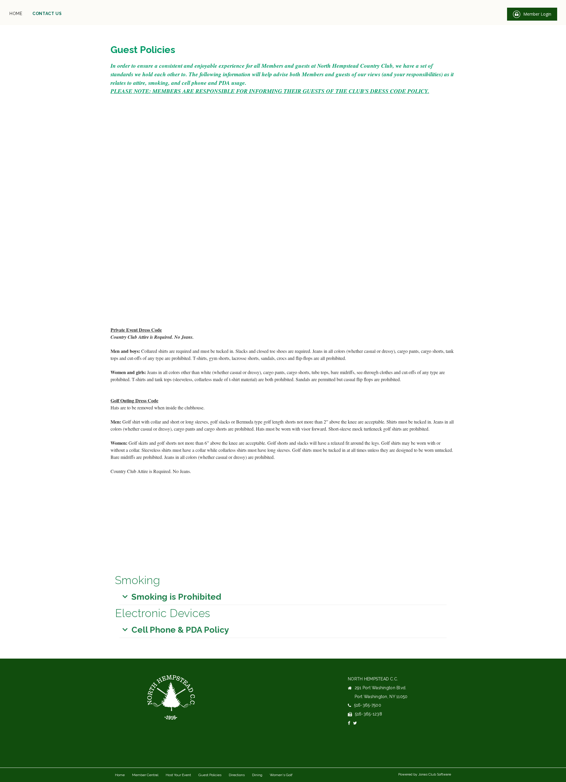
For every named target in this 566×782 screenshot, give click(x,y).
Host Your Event (178, 775)
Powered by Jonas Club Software (424, 774)
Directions (237, 775)
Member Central (145, 775)
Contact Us (47, 13)
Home (15, 13)
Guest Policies (209, 775)
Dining (257, 775)
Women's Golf (281, 775)
